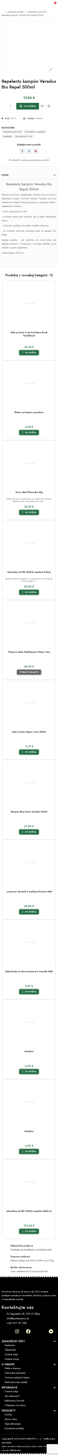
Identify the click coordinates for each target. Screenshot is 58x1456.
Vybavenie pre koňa (12, 131)
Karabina (29, 1051)
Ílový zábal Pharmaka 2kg (29, 492)
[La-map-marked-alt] (6, 1331)
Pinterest (35, 151)
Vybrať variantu (29, 672)
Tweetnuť (29, 151)
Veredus (39, 118)
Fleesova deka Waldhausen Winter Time (29, 652)
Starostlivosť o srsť (23, 136)
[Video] (40, 1331)
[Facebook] (28, 1331)
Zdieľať (22, 151)
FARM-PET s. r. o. (34, 1438)
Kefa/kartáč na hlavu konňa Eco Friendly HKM (29, 971)
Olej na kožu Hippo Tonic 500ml (29, 731)
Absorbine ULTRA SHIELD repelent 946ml (29, 572)
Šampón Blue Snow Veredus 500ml (29, 811)
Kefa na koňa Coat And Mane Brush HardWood (29, 334)
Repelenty (7, 136)
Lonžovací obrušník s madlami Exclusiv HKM (29, 891)
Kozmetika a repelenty (35, 131)
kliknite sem (15, 1450)
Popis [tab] (5, 175)
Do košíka (27, 106)
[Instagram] (17, 1331)
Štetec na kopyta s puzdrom (29, 412)
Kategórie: (8, 127)
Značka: (31, 118)
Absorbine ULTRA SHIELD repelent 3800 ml (29, 1211)
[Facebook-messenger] (51, 1331)
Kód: (7, 118)
